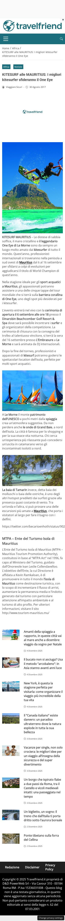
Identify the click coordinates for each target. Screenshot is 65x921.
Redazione (12, 867)
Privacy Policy (50, 867)
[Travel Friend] (32, 25)
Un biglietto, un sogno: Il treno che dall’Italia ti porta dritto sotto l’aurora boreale (43, 816)
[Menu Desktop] (5, 39)
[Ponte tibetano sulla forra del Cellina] (11, 839)
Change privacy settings (51, 917)
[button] (61, 39)
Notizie (18, 66)
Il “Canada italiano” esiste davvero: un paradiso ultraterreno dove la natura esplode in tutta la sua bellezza (42, 723)
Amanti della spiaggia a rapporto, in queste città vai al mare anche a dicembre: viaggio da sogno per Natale (43, 638)
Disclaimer (32, 867)
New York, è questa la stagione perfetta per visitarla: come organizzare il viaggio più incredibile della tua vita (43, 691)
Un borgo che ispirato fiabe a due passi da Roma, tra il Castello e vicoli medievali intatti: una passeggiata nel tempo (42, 788)
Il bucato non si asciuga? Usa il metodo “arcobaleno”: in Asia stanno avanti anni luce (43, 663)
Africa (6, 66)
